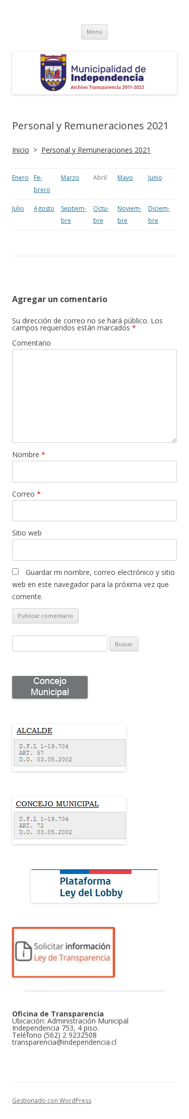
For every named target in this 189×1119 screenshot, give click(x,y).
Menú (94, 31)
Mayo (125, 177)
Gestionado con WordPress (51, 1100)
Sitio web (27, 533)
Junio (155, 177)
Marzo (70, 177)
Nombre (28, 454)
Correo (26, 494)
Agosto (44, 208)
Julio (18, 208)
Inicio (20, 150)
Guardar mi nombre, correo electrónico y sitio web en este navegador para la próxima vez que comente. (93, 584)
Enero (20, 177)
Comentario (31, 343)
